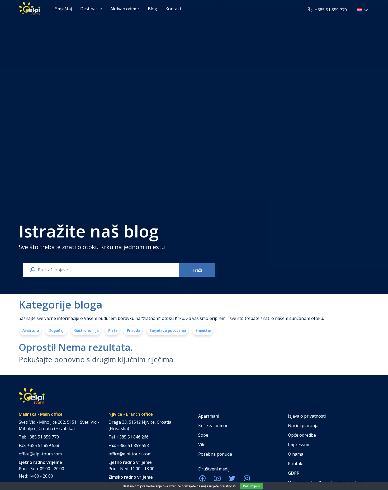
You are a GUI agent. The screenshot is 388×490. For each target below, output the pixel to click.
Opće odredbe (302, 435)
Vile (201, 444)
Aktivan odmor (124, 9)
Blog (152, 9)
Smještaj (63, 9)
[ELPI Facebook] (202, 480)
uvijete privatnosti (222, 486)
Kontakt (173, 9)
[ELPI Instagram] (247, 480)
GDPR (293, 473)
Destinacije (91, 9)
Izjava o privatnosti (307, 416)
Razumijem (251, 486)
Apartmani (208, 416)
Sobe (203, 435)
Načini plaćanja (303, 425)
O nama (295, 454)
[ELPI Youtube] (217, 480)
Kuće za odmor (213, 425)
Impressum (299, 444)
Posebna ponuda (215, 454)
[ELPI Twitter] (232, 480)
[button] (363, 10)
